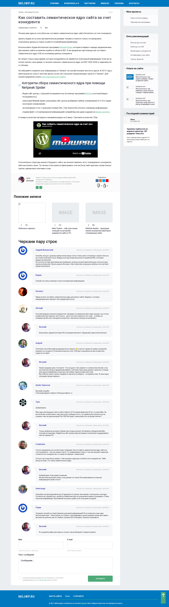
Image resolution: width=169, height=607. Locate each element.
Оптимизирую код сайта (140, 55)
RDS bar (88, 93)
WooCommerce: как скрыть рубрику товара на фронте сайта (144, 79)
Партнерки (89, 3)
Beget (84, 603)
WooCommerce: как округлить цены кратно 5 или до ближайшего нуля (145, 102)
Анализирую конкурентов (140, 51)
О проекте (78, 596)
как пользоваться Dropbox (54, 77)
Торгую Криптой (136, 59)
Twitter (37, 187)
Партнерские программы (140, 22)
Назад (111, 12)
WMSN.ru (105, 3)
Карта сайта (55, 596)
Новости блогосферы (139, 18)
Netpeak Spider (65, 47)
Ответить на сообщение (84, 250)
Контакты (134, 3)
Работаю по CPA (137, 47)
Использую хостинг (138, 43)
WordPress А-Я (71, 3)
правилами (43, 580)
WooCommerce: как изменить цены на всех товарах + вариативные (145, 90)
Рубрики (54, 3)
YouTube (40, 187)
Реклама (119, 3)
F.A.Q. (67, 596)
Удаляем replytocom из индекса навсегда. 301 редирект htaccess (137, 131)
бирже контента (103, 112)
